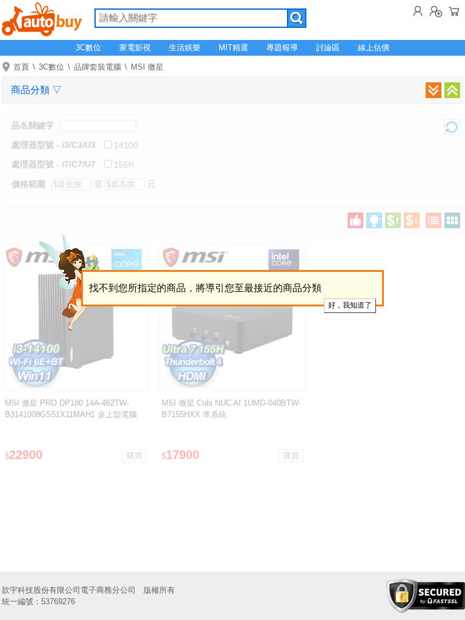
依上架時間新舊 (374, 220)
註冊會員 (436, 11)
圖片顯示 (452, 220)
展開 (433, 90)
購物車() (454, 11)
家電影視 (135, 47)
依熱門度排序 (355, 220)
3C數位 (88, 47)
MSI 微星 (147, 66)
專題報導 (282, 47)
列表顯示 (433, 220)
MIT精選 (233, 47)
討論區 (328, 47)
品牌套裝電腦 (97, 66)
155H (124, 165)
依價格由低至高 (393, 220)
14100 (126, 145)
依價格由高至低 (412, 220)
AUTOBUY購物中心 (42, 18)
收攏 (452, 90)
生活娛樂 (184, 47)
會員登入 (418, 11)
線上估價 (373, 47)
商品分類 (36, 90)
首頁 (21, 66)
